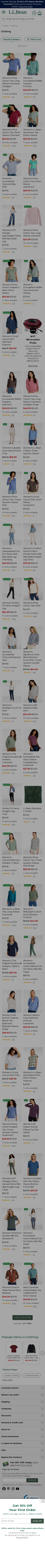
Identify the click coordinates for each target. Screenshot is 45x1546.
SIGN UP (37, 1521)
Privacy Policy (22, 1537)
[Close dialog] (42, 1500)
